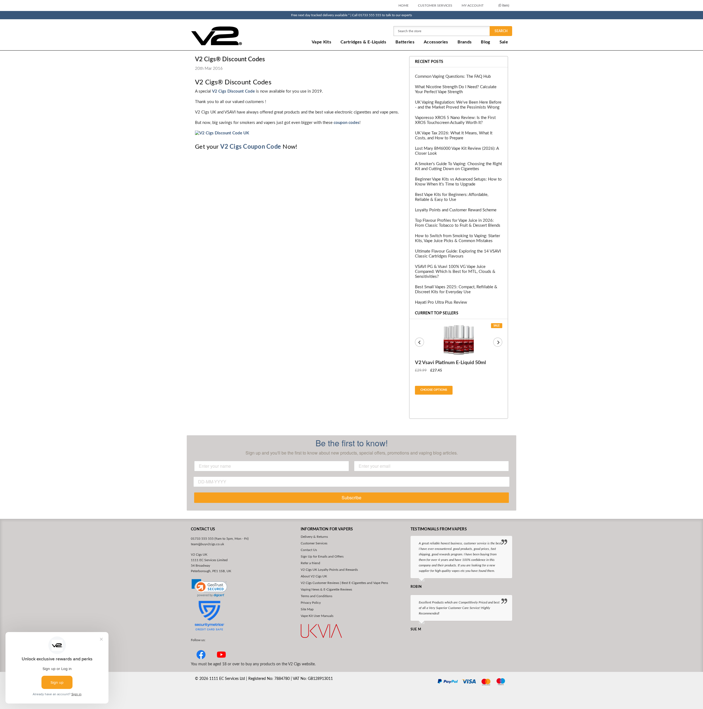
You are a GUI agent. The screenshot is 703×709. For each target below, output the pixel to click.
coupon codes (346, 123)
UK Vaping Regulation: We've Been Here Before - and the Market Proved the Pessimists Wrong (458, 104)
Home (403, 5)
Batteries (404, 42)
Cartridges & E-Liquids (363, 42)
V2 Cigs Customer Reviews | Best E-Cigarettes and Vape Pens (344, 583)
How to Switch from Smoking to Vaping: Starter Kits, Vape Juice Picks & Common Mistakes (457, 238)
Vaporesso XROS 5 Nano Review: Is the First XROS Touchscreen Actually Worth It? (455, 120)
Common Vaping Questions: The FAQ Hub (453, 76)
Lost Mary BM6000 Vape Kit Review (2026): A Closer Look (457, 151)
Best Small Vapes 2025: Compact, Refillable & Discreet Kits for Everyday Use (456, 289)
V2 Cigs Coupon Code (250, 147)
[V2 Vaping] (234, 36)
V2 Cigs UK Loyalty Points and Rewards (329, 569)
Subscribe (351, 497)
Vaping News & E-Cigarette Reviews (326, 589)
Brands (464, 42)
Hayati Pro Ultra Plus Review (441, 302)
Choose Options (433, 389)
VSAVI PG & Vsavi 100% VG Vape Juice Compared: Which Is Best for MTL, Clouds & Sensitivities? (455, 272)
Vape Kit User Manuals (317, 615)
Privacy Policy (311, 602)
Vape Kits (321, 42)
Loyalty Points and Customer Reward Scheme (455, 210)
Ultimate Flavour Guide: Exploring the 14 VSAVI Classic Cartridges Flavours (458, 253)
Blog (485, 42)
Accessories (436, 42)
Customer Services (435, 5)
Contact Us (309, 550)
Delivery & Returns (314, 536)
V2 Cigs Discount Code (233, 91)
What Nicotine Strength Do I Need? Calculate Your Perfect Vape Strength (455, 89)
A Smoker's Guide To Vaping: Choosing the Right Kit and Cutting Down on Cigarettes (458, 166)
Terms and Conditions (316, 596)
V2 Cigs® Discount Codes (230, 59)
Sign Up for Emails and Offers (322, 556)
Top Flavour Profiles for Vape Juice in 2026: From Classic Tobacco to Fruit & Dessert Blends (457, 223)
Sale (504, 42)
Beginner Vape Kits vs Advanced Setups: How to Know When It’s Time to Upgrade (458, 181)
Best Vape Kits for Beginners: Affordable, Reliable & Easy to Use (451, 197)
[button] (209, 588)
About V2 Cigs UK (314, 576)
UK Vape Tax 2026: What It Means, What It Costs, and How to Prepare (453, 135)
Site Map (307, 609)
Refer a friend (310, 563)
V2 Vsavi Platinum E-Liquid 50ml (450, 362)
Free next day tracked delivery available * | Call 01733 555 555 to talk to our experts (351, 15)
